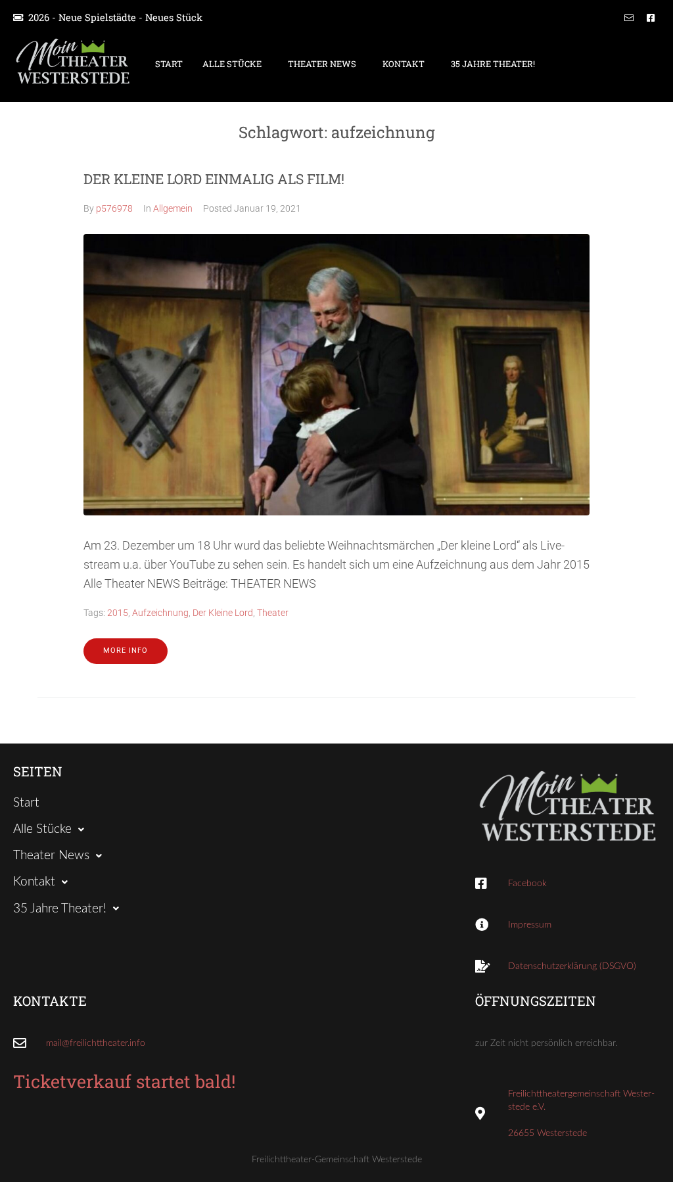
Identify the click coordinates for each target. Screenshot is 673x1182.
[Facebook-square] (650, 18)
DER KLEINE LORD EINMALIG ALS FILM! (213, 179)
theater (273, 612)
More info (125, 650)
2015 (117, 612)
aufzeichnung (160, 612)
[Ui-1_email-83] (629, 18)
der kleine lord (223, 612)
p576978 (114, 208)
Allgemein (173, 208)
